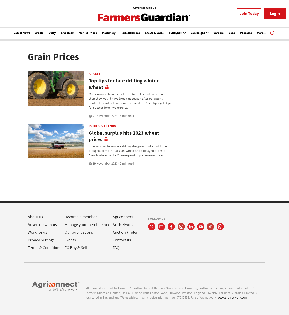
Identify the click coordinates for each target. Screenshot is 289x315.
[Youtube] (200, 226)
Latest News (22, 33)
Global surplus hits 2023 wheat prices (124, 136)
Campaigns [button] (198, 33)
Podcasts (246, 33)
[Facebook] (171, 226)
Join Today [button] (249, 13)
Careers (218, 33)
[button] (272, 33)
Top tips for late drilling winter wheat (124, 84)
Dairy (52, 33)
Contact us (122, 240)
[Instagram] (181, 226)
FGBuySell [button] (176, 33)
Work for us (37, 232)
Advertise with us (42, 224)
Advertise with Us (144, 8)
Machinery (109, 33)
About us (35, 217)
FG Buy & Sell (76, 247)
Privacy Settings (41, 240)
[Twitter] (151, 226)
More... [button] (261, 33)
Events (70, 240)
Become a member (81, 217)
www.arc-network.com (233, 297)
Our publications (79, 232)
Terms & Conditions (44, 247)
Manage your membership (87, 224)
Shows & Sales (154, 33)
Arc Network (123, 224)
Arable (39, 33)
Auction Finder (125, 232)
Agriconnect (123, 217)
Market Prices (88, 33)
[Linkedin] (191, 226)
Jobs (232, 33)
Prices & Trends (102, 126)
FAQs (117, 247)
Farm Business (130, 33)
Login (275, 13)
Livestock (67, 33)
